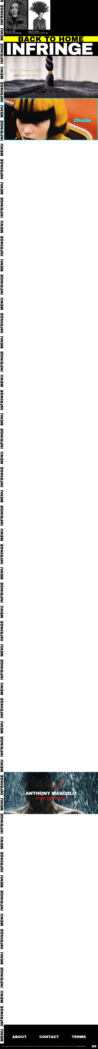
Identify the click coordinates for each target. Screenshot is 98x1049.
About (19, 1037)
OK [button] (94, 1046)
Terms (79, 1037)
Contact (49, 1037)
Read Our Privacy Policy (81, 1046)
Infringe (49, 49)
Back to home (51, 39)
